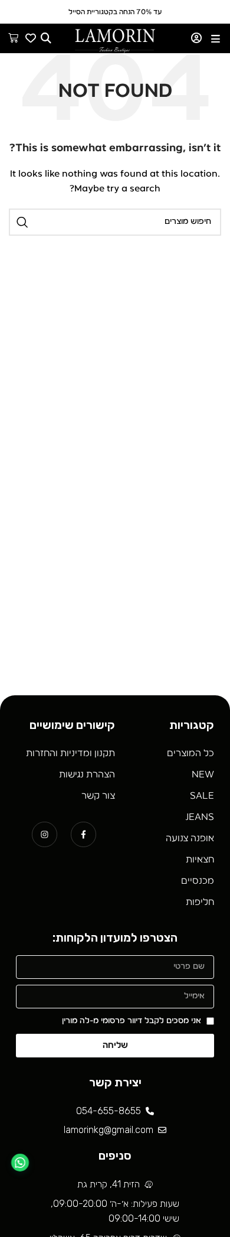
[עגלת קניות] (13, 38)
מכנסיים (197, 881)
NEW (203, 774)
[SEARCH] (22, 222)
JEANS (199, 817)
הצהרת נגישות (87, 774)
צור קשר (98, 795)
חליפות (200, 902)
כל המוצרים (190, 753)
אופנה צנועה (190, 838)
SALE (202, 795)
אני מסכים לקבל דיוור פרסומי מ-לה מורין (131, 1021)
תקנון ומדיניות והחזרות (70, 753)
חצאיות (200, 859)
